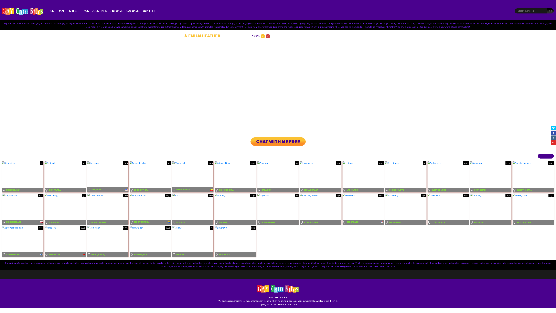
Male (62, 11)
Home (52, 11)
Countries (99, 11)
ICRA (284, 297)
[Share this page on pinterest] (553, 142)
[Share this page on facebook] (553, 132)
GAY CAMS (133, 11)
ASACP (278, 297)
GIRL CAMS (117, 11)
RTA (271, 297)
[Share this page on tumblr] (553, 137)
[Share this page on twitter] (553, 127)
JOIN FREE (149, 11)
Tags (85, 11)
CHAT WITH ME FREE (278, 141)
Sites (73, 11)
